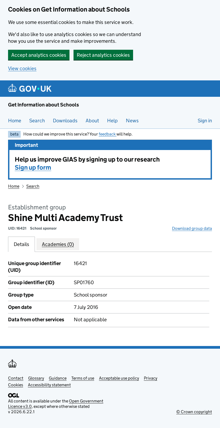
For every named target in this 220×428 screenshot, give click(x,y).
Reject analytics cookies (103, 55)
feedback (107, 134)
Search (37, 120)
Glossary (36, 378)
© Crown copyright (194, 411)
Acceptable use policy (119, 378)
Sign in (205, 120)
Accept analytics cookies (38, 55)
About (92, 120)
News (132, 120)
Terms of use (82, 378)
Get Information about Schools (43, 105)
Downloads (65, 120)
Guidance (58, 378)
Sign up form (33, 167)
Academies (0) (58, 244)
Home (14, 120)
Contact (15, 378)
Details (21, 244)
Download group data (192, 228)
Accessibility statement (49, 384)
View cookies (22, 68)
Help (112, 120)
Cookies (15, 384)
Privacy (150, 378)
